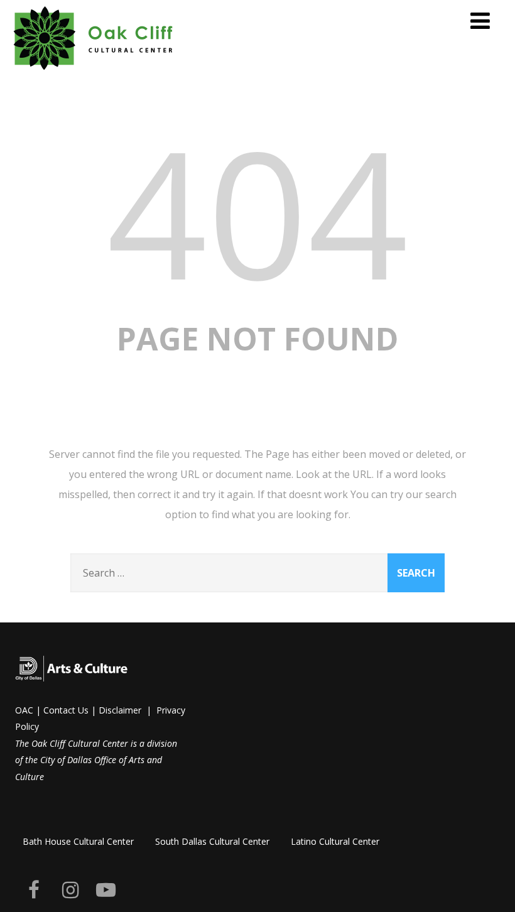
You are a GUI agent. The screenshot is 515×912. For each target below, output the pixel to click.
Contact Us (66, 710)
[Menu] (480, 20)
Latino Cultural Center (335, 841)
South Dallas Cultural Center (212, 841)
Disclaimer (120, 710)
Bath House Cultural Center (78, 841)
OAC (24, 710)
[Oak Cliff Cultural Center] (93, 72)
